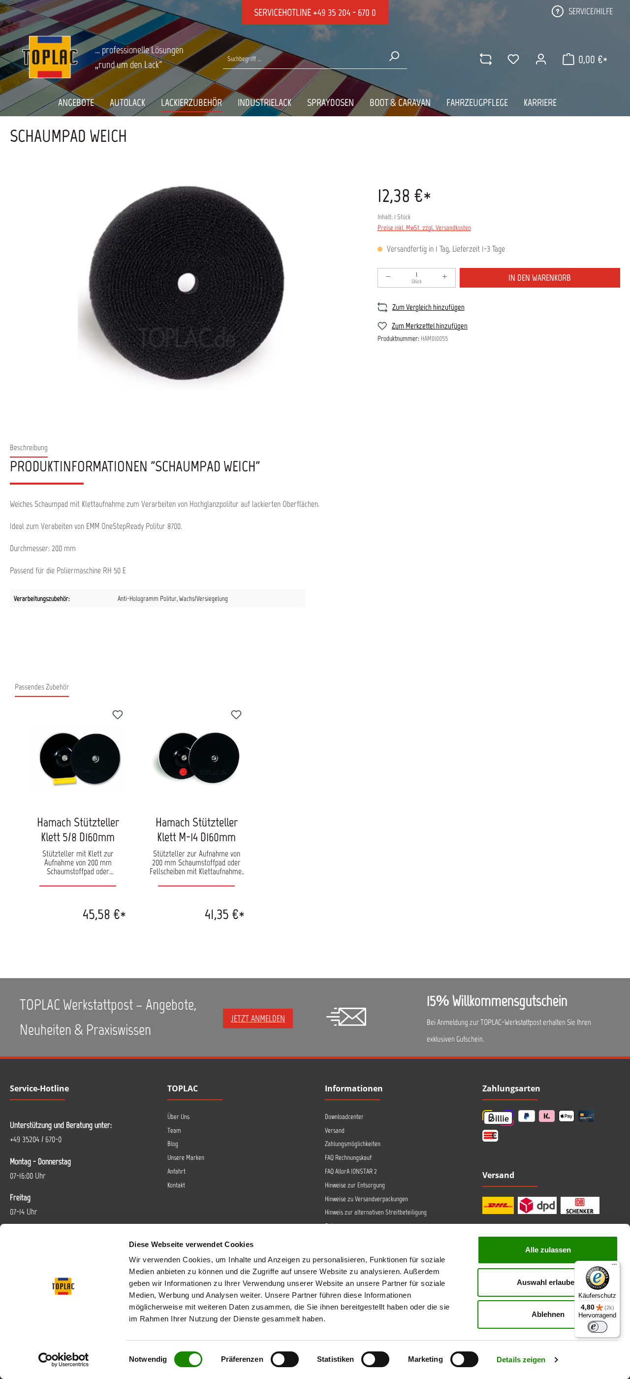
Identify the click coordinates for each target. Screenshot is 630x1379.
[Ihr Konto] (541, 59)
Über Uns (178, 1117)
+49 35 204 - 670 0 (344, 12)
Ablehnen (548, 1314)
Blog (172, 1144)
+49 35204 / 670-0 (36, 1139)
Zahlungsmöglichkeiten (352, 1144)
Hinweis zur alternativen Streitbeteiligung (376, 1212)
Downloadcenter (344, 1117)
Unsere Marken (185, 1157)
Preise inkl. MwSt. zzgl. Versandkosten (424, 228)
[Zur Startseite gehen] (50, 57)
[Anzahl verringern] (388, 277)
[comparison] (486, 59)
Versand (335, 1130)
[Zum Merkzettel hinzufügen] (117, 716)
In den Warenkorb (539, 277)
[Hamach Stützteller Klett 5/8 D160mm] (78, 758)
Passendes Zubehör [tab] (42, 686)
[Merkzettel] (513, 59)
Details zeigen (521, 1359)
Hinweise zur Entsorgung (355, 1185)
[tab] (29, 448)
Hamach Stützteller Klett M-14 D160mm (197, 829)
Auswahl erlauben (548, 1282)
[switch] (285, 1359)
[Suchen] (393, 56)
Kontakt (176, 1185)
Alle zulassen (548, 1250)
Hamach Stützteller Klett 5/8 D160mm (78, 829)
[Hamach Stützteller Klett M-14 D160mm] (196, 758)
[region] (184, 284)
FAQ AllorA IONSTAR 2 (351, 1171)
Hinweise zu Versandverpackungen (366, 1199)
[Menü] (614, 1267)
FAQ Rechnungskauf (348, 1157)
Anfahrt (176, 1171)
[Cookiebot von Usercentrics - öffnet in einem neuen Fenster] (64, 1359)
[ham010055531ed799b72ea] (183, 284)
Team (174, 1130)
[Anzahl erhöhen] (445, 277)
